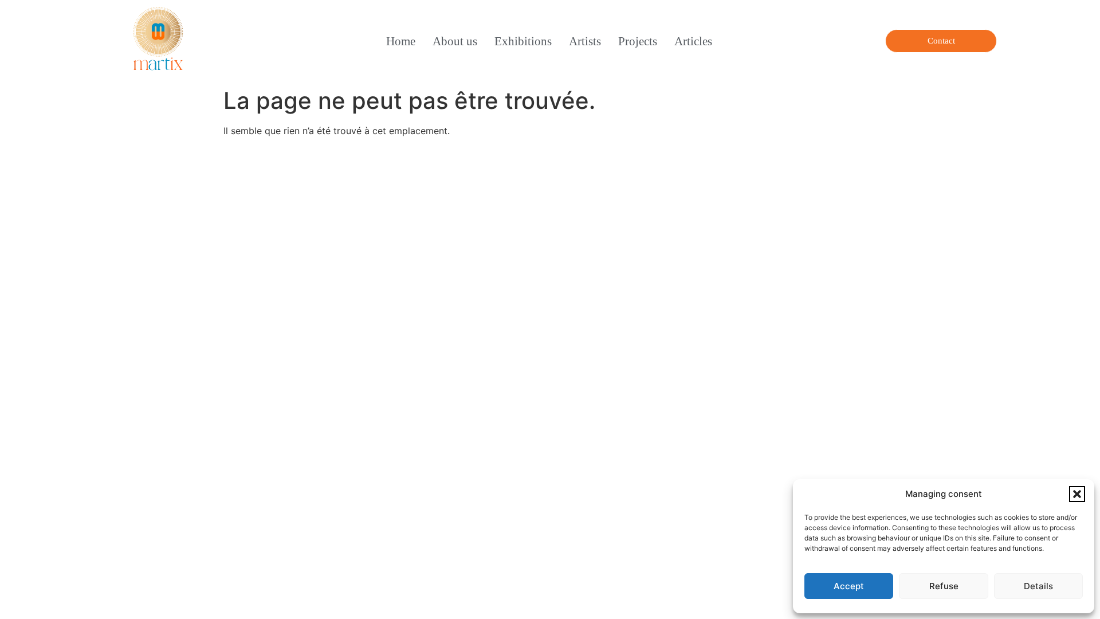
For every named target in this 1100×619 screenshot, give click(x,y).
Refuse (943, 586)
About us (455, 41)
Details (1038, 586)
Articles (693, 41)
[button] (1077, 494)
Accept (849, 586)
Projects (637, 41)
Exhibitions (523, 41)
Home (400, 41)
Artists (585, 41)
